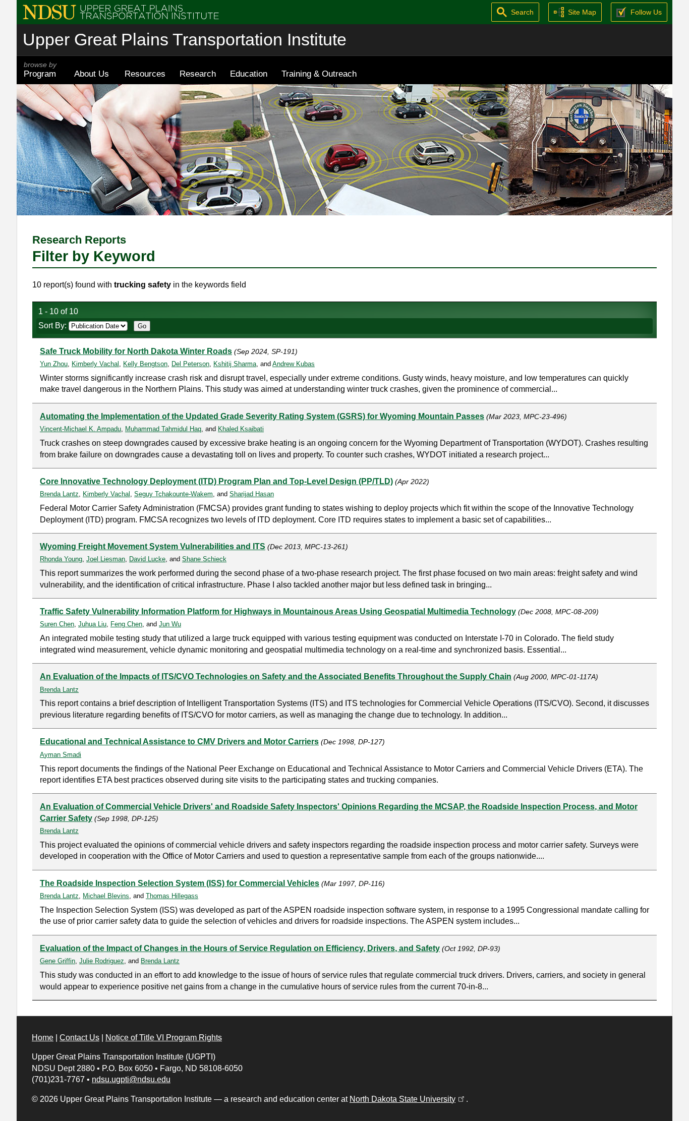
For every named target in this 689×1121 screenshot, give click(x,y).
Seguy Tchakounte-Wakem (173, 494)
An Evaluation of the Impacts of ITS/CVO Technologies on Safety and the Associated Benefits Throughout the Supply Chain (275, 676)
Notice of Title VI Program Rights (163, 1037)
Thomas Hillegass (172, 896)
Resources (145, 74)
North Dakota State (408, 1099)
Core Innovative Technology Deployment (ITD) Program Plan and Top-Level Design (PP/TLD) (216, 481)
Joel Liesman (105, 559)
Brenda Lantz (59, 494)
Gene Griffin (57, 961)
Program (40, 70)
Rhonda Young (61, 559)
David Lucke (147, 559)
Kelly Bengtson (145, 364)
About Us (91, 74)
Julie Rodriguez (101, 961)
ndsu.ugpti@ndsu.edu (131, 1079)
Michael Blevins (106, 896)
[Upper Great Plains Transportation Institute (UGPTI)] (121, 11)
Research (198, 74)
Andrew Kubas (293, 364)
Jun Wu (170, 624)
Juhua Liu (92, 624)
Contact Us (79, 1037)
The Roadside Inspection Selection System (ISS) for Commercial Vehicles (179, 883)
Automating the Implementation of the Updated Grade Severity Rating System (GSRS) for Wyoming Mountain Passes (262, 416)
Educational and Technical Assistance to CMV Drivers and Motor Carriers (179, 741)
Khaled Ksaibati (241, 429)
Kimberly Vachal (95, 364)
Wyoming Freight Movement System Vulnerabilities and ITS (152, 546)
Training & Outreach (319, 74)
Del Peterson (190, 364)
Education (248, 74)
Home (42, 1037)
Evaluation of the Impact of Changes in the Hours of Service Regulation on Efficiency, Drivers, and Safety (240, 948)
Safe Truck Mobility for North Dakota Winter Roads (136, 351)
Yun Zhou (54, 364)
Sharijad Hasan (251, 494)
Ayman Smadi (60, 754)
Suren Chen (57, 624)
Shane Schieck (204, 559)
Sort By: (53, 325)
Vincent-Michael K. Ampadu (80, 429)
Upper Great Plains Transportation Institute (185, 39)
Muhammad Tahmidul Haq (163, 429)
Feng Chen (126, 624)
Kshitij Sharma (234, 364)
